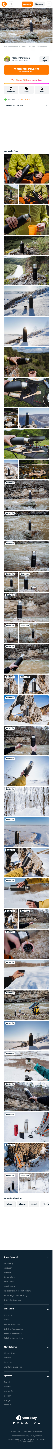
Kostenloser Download (26, 70)
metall (34, 1370)
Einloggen (39, 4)
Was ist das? (25, 99)
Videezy (7, 1438)
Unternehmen (10, 1443)
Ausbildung (9, 1447)
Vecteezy (8, 1434)
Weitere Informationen (15, 104)
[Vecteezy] (4, 4)
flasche (22, 1370)
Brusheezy (8, 1429)
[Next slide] (43, 1370)
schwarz (10, 1370)
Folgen (44, 61)
